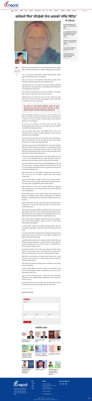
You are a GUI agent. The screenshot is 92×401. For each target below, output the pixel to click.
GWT (58, 399)
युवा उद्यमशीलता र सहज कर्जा (54, 354)
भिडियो (33, 387)
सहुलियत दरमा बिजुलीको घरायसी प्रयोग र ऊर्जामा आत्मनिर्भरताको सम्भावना (27, 355)
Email (37, 314)
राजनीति (21, 11)
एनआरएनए (56, 11)
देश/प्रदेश (31, 11)
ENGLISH (74, 11)
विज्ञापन (43, 398)
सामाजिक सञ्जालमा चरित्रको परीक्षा (54, 341)
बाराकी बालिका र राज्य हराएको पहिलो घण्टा (26, 341)
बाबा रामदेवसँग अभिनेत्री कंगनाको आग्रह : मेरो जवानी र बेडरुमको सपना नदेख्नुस (69, 26)
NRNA (33, 385)
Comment (25, 302)
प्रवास (51, 11)
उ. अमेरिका (62, 11)
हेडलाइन (33, 388)
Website (49, 314)
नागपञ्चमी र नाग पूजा (39, 370)
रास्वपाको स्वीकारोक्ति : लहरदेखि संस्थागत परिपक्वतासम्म (26, 371)
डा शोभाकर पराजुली (17, 70)
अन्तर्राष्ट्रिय (68, 11)
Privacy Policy (48, 398)
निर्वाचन (16, 11)
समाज (26, 11)
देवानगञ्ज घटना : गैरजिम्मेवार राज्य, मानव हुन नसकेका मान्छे (41, 355)
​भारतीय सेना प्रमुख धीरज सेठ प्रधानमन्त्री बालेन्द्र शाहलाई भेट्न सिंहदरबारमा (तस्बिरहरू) (68, 55)
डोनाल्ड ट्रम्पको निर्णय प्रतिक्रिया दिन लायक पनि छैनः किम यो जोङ (69, 48)
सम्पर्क (53, 398)
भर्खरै (85, 11)
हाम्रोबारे (39, 398)
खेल (43, 11)
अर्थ (47, 11)
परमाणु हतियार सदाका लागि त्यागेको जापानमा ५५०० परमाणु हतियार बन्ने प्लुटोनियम (69, 42)
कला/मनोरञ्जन (38, 11)
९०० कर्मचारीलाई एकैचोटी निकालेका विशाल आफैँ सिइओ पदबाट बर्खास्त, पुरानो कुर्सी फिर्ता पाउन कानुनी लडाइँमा (69, 34)
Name (24, 314)
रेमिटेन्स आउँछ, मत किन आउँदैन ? (40, 341)
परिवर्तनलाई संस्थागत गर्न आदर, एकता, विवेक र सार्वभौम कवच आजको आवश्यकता (54, 372)
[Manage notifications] (89, 398)
